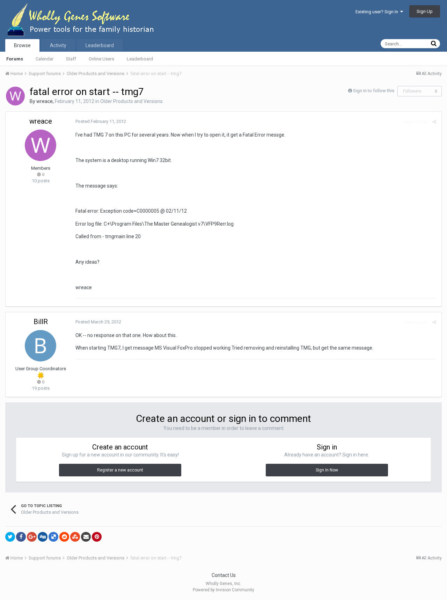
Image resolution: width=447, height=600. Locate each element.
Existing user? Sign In (378, 11)
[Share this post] (434, 121)
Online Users (101, 58)
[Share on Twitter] (10, 537)
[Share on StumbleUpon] (75, 537)
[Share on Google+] (32, 537)
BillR (41, 321)
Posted (100, 121)
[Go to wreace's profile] (15, 96)
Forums (14, 58)
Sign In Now (327, 470)
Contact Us (224, 575)
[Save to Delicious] (53, 537)
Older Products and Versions (131, 101)
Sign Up (425, 11)
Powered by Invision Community (223, 589)
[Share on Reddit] (64, 537)
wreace (44, 101)
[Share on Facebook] (21, 537)
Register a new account (120, 470)
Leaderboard (140, 58)
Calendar (44, 58)
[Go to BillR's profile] (40, 345)
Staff (71, 58)
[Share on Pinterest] (97, 537)
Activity (58, 45)
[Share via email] (86, 537)
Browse (22, 45)
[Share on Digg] (42, 537)
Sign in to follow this (373, 90)
